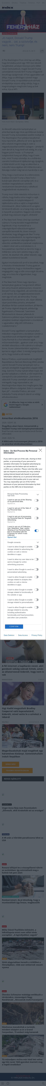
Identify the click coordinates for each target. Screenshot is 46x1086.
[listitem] (23, 494)
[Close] (41, 451)
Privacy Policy (37, 635)
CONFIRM (14, 626)
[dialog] (23, 543)
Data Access (23, 635)
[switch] (37, 500)
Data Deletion (9, 635)
